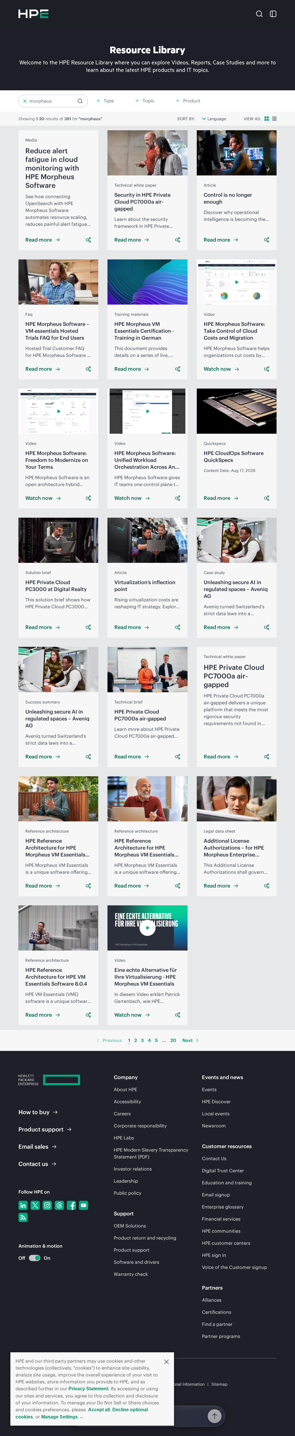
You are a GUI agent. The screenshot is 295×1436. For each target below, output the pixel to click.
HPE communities (221, 1231)
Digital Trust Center (223, 1170)
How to (34, 1112)
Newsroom (214, 1126)
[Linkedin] (23, 1205)
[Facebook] (71, 1205)
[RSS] (23, 1217)
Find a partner (217, 1324)
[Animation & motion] (34, 1258)
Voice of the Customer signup (234, 1267)
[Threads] (59, 1205)
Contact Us (214, 1158)
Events (209, 1089)
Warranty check (131, 1274)
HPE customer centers (226, 1243)
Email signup (216, 1195)
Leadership (126, 1181)
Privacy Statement (88, 1388)
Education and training (227, 1182)
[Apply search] (80, 101)
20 (173, 1040)
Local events (216, 1113)
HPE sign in (214, 1255)
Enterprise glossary (222, 1207)
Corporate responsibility (140, 1126)
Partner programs (221, 1336)
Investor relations (133, 1169)
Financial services (221, 1219)
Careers (122, 1113)
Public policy (127, 1193)
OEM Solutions (130, 1226)
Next (187, 1040)
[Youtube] (83, 1205)
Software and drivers (136, 1262)
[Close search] (25, 100)
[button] (166, 1361)
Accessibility (127, 1101)
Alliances (212, 1300)
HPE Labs (124, 1138)
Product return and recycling (145, 1238)
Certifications (216, 1312)
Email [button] (33, 1146)
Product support (132, 1250)
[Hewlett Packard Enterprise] (33, 13)
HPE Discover (216, 1101)
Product (40, 1129)
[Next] (197, 1040)
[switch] (31, 1258)
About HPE (125, 1089)
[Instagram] (47, 1205)
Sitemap (219, 1384)
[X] (35, 1205)
